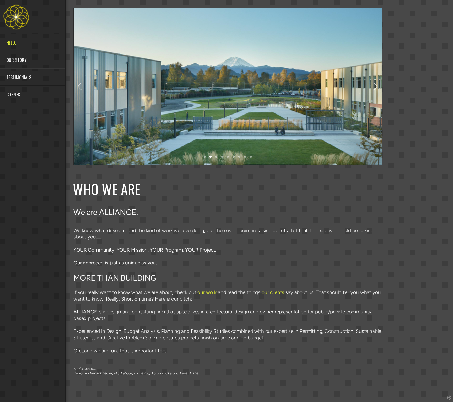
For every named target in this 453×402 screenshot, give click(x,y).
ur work (207, 292)
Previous (80, 86)
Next (376, 86)
